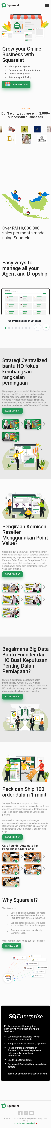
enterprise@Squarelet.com (33, 1073)
